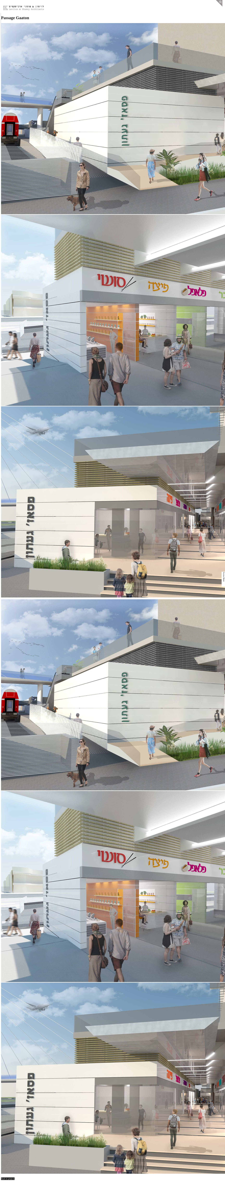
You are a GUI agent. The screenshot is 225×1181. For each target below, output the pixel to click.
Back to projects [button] (7, 1179)
